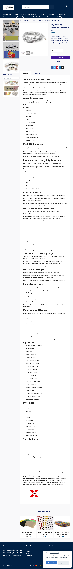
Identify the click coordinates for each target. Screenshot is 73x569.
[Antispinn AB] (8, 7)
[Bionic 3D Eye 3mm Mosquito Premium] (45, 523)
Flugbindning (51, 14)
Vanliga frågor (29, 555)
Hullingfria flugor (19, 14)
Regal (16, 17)
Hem (21, 20)
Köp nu (11, 38)
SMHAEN (38, 17)
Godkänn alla (51, 562)
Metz (44, 17)
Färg (52, 47)
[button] (13, 15)
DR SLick (32, 17)
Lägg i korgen (61, 57)
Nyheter (5, 17)
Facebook (52, 549)
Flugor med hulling (31, 14)
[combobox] (57, 50)
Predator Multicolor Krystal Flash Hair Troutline (62, 533)
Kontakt (28, 553)
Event (11, 17)
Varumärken (50, 17)
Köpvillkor (28, 551)
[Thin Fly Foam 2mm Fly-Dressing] (28, 523)
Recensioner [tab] (36, 73)
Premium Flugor (7, 14)
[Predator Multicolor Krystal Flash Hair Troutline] (62, 523)
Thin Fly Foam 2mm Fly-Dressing (28, 533)
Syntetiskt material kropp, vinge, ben (39, 20)
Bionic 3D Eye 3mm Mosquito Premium (45, 533)
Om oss (27, 549)
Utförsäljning (61, 14)
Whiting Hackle (23, 17)
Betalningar (60, 17)
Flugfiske (42, 14)
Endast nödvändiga (63, 563)
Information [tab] (25, 73)
